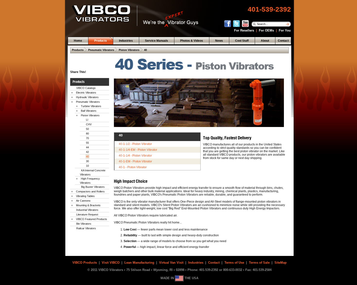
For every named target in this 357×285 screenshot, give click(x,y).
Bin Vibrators (83, 223)
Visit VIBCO (110, 262)
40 (145, 49)
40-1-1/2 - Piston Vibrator (135, 144)
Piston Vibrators (129, 49)
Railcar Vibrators (86, 228)
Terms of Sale (259, 262)
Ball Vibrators (88, 110)
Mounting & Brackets (88, 205)
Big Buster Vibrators (93, 186)
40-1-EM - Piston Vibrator (135, 161)
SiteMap (280, 262)
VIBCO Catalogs (86, 88)
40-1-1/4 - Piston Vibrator (135, 155)
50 (87, 128)
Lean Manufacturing (139, 262)
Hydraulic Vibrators (87, 97)
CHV (89, 124)
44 (87, 147)
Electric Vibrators (86, 92)
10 (87, 165)
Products (78, 49)
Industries (195, 262)
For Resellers (243, 30)
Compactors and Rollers (90, 191)
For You (284, 30)
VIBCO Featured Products (91, 219)
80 (87, 133)
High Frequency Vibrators (90, 180)
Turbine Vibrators (91, 106)
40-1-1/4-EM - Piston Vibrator (138, 149)
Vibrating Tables (85, 196)
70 (87, 138)
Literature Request (87, 214)
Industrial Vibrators (87, 209)
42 (87, 151)
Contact (214, 262)
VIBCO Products (84, 262)
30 (87, 161)
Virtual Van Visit (171, 262)
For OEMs (266, 30)
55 (87, 142)
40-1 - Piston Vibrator (133, 167)
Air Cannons (83, 200)
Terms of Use (234, 262)
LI (87, 119)
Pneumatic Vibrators (101, 49)
